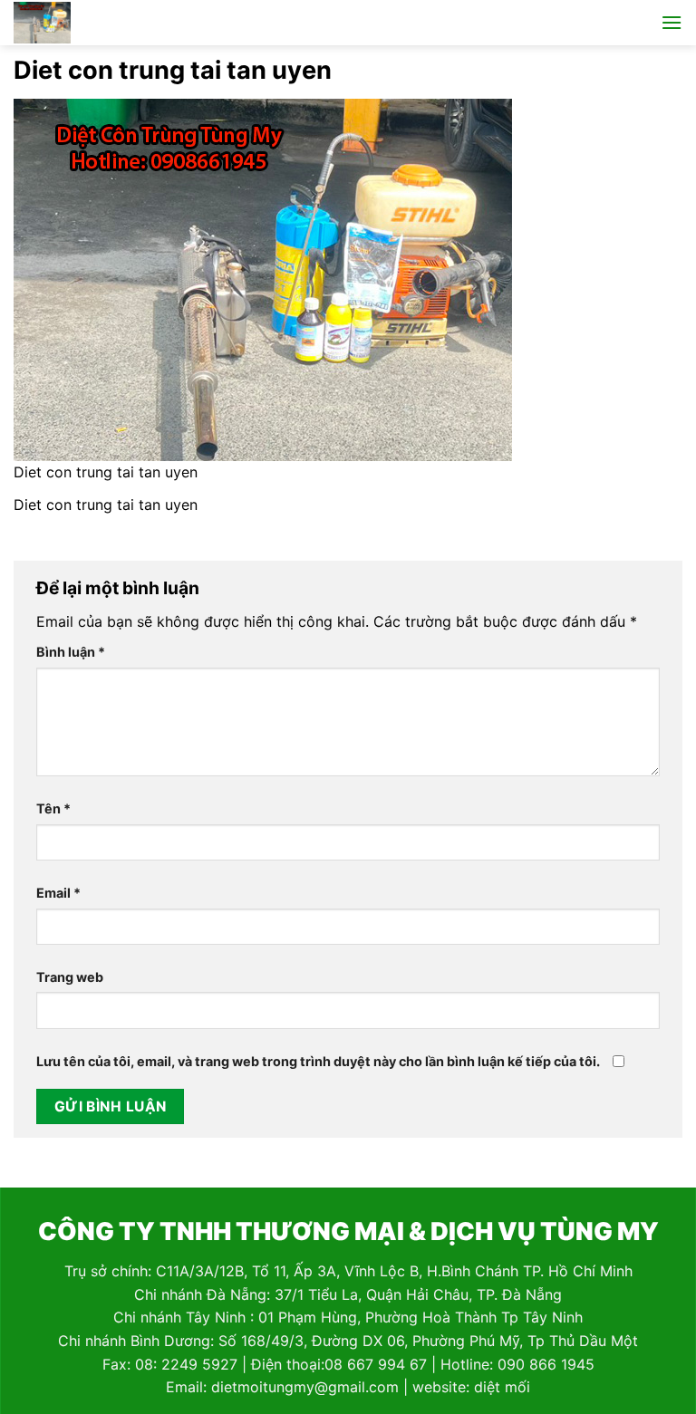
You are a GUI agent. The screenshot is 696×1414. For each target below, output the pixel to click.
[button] (671, 22)
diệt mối (502, 1387)
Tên (53, 808)
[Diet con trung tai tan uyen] (263, 278)
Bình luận (70, 651)
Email (58, 892)
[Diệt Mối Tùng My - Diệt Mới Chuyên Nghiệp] (93, 22)
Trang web (69, 977)
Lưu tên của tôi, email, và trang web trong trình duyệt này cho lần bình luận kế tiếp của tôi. (318, 1061)
